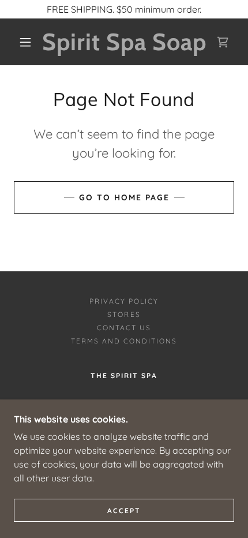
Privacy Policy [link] (124, 301)
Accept (124, 510)
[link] (124, 42)
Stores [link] (123, 314)
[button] (25, 42)
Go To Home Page (124, 197)
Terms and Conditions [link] (124, 341)
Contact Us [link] (124, 327)
